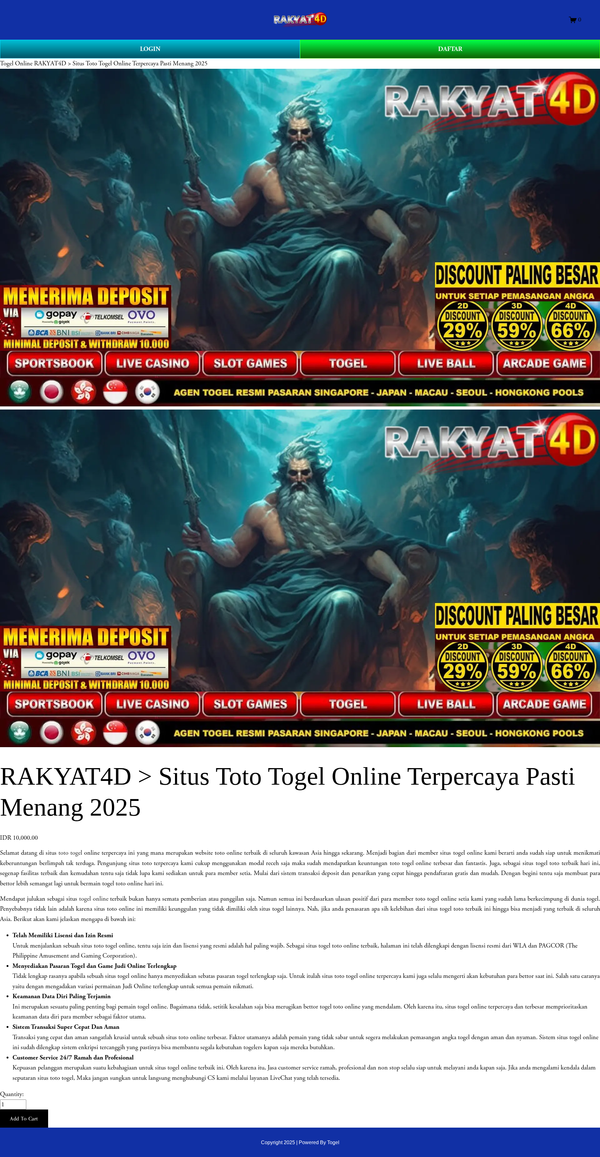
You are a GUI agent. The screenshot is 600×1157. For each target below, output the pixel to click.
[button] (24, 1118)
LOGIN (150, 49)
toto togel (70, 853)
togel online (93, 899)
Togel (333, 1142)
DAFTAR (450, 49)
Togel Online (16, 63)
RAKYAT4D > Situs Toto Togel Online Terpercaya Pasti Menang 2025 (121, 63)
